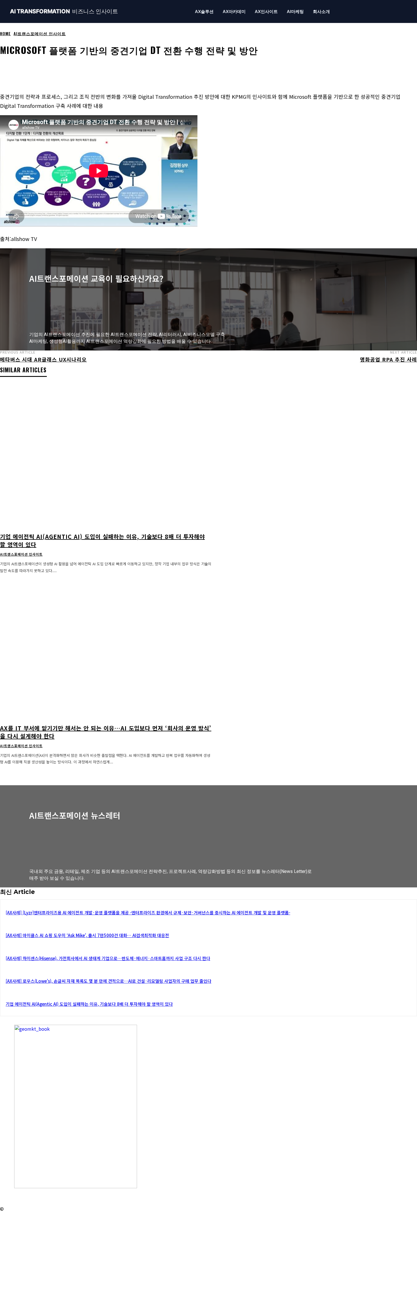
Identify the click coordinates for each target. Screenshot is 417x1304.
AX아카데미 (234, 11)
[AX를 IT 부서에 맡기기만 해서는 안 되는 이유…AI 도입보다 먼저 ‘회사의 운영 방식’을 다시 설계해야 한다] (106, 648)
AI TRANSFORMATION (64, 11)
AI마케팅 (295, 11)
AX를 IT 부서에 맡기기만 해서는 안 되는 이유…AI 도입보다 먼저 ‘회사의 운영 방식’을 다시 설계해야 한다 (105, 732)
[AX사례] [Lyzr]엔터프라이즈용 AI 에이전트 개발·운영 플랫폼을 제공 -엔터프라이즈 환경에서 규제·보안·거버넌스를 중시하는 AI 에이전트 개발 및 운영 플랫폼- (148, 912)
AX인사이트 (266, 11)
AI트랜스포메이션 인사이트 (40, 33)
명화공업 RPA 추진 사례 (388, 359)
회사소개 (321, 11)
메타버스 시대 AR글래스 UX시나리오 (43, 359)
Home (5, 33)
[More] (213, 68)
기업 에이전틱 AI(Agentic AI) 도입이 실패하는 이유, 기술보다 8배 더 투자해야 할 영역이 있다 (102, 540)
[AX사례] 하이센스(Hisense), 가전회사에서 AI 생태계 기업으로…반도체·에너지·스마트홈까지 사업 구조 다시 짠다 (108, 958)
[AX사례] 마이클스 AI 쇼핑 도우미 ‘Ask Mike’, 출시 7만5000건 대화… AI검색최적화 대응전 (87, 935)
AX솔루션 (204, 11)
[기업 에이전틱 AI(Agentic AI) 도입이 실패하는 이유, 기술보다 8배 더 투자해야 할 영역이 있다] (106, 456)
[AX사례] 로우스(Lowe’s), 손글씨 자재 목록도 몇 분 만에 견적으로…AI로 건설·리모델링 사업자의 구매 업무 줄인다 (108, 981)
